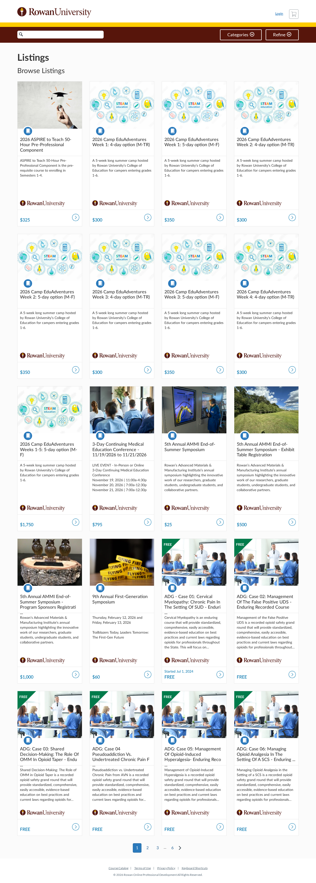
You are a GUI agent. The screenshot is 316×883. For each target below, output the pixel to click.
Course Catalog (118, 868)
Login (279, 14)
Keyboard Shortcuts (195, 868)
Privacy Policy (166, 868)
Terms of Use (142, 868)
